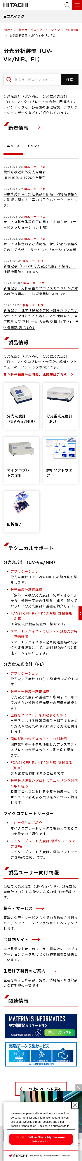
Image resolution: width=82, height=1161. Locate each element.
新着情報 (19, 128)
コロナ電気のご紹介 (26, 823)
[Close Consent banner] (75, 1105)
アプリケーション (24, 571)
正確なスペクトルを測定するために (38, 715)
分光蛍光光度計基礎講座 (29, 692)
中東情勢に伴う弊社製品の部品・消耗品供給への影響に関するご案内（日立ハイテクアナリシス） (40, 200)
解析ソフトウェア (59, 473)
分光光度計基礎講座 (26, 590)
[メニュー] (77, 5)
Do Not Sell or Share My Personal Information (41, 1139)
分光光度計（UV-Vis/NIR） (22, 419)
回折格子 (14, 524)
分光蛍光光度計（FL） (59, 419)
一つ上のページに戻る (43, 1089)
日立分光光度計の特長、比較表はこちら (35, 375)
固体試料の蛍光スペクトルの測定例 (38, 739)
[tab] (13, 147)
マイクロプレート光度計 (20, 473)
